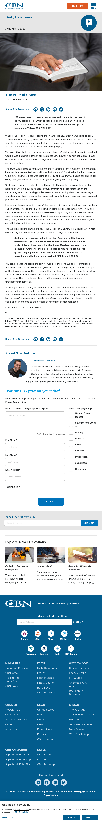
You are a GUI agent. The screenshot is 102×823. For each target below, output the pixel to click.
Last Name (10, 454)
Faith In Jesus (45, 677)
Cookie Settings (8, 817)
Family (78, 444)
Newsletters (12, 709)
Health (41, 724)
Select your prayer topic (81, 408)
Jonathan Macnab (16, 99)
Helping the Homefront (12, 679)
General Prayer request (82, 415)
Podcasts (43, 759)
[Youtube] (38, 782)
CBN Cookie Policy (21, 812)
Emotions (79, 450)
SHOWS (74, 705)
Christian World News (82, 714)
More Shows (76, 729)
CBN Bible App (46, 692)
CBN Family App (79, 734)
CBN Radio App (46, 764)
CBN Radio (44, 754)
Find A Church (45, 682)
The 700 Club (77, 709)
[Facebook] (35, 109)
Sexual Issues (81, 462)
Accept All (71, 817)
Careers (10, 724)
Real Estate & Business (77, 692)
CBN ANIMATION (16, 750)
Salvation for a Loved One (85, 424)
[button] (92, 6)
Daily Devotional (47, 668)
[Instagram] (55, 782)
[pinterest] (48, 109)
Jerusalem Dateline (80, 724)
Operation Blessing (17, 668)
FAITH (41, 663)
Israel (40, 719)
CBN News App (46, 739)
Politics (41, 734)
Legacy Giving (77, 673)
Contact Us (12, 714)
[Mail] (55, 109)
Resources (43, 687)
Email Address (12, 469)
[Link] (61, 109)
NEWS (41, 705)
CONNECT (12, 705)
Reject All (89, 817)
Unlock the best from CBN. (20, 516)
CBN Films (11, 686)
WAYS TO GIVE (78, 663)
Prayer (41, 673)
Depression (80, 469)
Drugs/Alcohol (82, 456)
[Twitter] (42, 109)
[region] (51, 812)
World (40, 714)
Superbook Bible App (18, 759)
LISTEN (41, 750)
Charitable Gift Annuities (78, 684)
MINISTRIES (12, 663)
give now (77, 6)
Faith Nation (76, 719)
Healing (79, 432)
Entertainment (46, 729)
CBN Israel (11, 673)
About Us (11, 729)
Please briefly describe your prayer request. (26, 408)
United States (45, 709)
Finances (79, 438)
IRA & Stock (76, 677)
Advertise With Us (16, 719)
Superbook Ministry (17, 754)
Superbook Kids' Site (17, 764)
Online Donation (79, 668)
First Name (10, 440)
